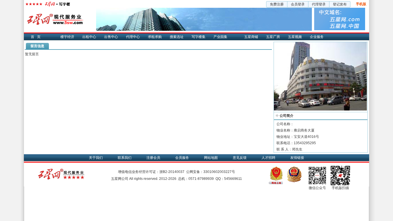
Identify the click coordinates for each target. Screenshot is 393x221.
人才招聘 (268, 158)
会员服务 (182, 158)
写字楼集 (198, 37)
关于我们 (96, 158)
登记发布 (340, 4)
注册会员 (153, 158)
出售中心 (111, 37)
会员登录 (298, 4)
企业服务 (317, 37)
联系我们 (124, 158)
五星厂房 (273, 37)
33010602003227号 (219, 172)
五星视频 (295, 37)
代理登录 (319, 4)
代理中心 (133, 37)
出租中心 (89, 37)
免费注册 (277, 4)
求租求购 (155, 37)
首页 (37, 37)
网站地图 (211, 158)
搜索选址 (177, 37)
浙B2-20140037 (171, 172)
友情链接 (297, 158)
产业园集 (220, 37)
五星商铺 (251, 37)
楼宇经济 (67, 37)
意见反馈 (240, 158)
